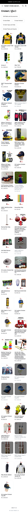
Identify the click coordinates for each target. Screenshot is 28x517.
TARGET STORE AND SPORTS (12, 6)
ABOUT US (14, 507)
